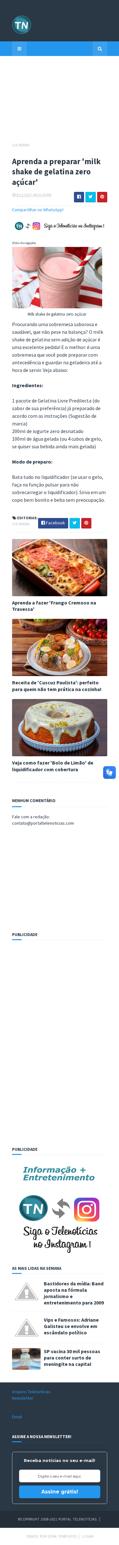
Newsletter (22, 1398)
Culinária (21, 145)
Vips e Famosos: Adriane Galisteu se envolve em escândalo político (71, 1326)
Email (17, 1417)
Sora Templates (62, 1536)
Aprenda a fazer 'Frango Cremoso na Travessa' (54, 605)
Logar (87, 1536)
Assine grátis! (59, 1492)
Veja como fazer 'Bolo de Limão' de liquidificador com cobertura (52, 765)
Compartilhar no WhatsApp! (37, 210)
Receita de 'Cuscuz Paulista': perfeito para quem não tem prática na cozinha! (57, 685)
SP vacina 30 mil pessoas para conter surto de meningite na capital (72, 1357)
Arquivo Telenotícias (31, 1392)
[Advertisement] (59, 102)
